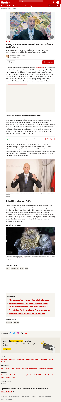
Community (28, 6)
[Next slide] (55, 241)
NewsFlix (39, 1)
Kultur (13, 368)
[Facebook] (10, 333)
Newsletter (4, 362)
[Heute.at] (4, 2)
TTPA (22, 396)
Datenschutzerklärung (31, 396)
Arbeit (21, 268)
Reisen (8, 377)
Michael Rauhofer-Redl (18, 55)
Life (23, 6)
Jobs (33, 1)
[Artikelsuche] (50, 2)
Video (51, 6)
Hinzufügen (50, 139)
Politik (14, 8)
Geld (26, 268)
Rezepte (26, 375)
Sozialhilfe (16, 322)
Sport (10, 6)
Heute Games (33, 368)
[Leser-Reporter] (46, 2)
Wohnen (40, 375)
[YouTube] (26, 333)
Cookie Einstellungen (6, 399)
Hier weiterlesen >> (26, 257)
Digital (18, 368)
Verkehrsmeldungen (51, 375)
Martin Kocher (39, 67)
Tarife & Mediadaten (13, 396)
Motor (3, 377)
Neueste (56, 6)
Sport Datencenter (6, 375)
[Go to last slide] (6, 241)
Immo (28, 1)
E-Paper (22, 1)
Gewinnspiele (18, 375)
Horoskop (25, 368)
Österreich (4, 6)
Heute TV (50, 368)
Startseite (3, 8)
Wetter (51, 359)
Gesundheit (33, 375)
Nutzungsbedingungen (45, 396)
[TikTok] (22, 333)
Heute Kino (42, 368)
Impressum (4, 396)
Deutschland (20, 359)
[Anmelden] (53, 2)
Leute (7, 368)
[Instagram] (18, 333)
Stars (2, 368)
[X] (14, 333)
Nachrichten (9, 8)
